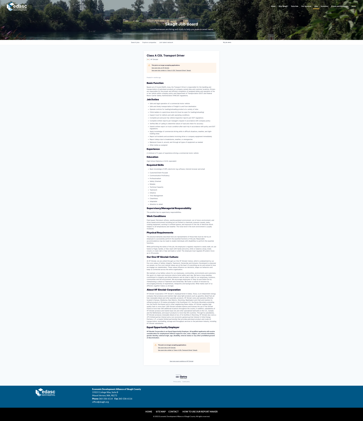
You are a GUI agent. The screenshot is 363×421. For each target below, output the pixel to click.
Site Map (161, 411)
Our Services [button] (306, 6)
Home (148, 411)
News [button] (354, 6)
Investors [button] (324, 6)
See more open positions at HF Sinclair (181, 361)
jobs (135, 42)
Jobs (316, 6)
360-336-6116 (125, 398)
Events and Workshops (340, 6)
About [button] (273, 6)
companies (149, 42)
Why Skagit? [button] (283, 6)
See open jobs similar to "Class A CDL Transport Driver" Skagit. (171, 70)
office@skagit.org (100, 402)
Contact (173, 411)
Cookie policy (186, 381)
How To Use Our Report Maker (200, 411)
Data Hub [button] (294, 6)
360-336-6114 (106, 398)
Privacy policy (177, 381)
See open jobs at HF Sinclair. (160, 68)
